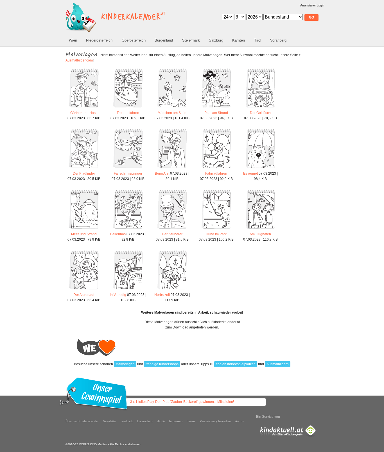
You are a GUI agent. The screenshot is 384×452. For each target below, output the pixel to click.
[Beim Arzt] (172, 168)
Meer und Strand (84, 234)
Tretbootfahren (128, 113)
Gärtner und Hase (84, 113)
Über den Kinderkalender (82, 421)
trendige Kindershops (162, 364)
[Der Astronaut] (84, 289)
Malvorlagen (125, 364)
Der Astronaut (83, 295)
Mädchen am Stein (172, 113)
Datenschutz (145, 421)
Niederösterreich (99, 40)
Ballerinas (118, 234)
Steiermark (191, 40)
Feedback (127, 421)
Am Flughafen (260, 234)
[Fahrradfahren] (216, 168)
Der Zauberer (172, 234)
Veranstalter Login (312, 5)
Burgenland (164, 40)
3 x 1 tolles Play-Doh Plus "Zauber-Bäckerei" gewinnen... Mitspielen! (182, 402)
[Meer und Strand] (84, 229)
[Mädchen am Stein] (172, 107)
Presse (191, 421)
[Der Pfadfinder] (84, 168)
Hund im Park (216, 234)
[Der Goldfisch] (260, 107)
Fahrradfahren (216, 173)
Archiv (239, 421)
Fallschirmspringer (128, 173)
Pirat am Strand (216, 113)
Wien (73, 40)
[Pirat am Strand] (216, 107)
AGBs (161, 421)
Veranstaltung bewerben (215, 421)
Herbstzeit (162, 295)
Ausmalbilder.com (79, 60)
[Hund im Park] (216, 229)
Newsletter (109, 421)
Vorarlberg (278, 40)
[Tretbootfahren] (128, 107)
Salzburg (216, 40)
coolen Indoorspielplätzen (236, 364)
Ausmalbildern (277, 364)
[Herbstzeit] (172, 289)
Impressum (176, 421)
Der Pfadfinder (84, 173)
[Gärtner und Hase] (84, 107)
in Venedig (118, 295)
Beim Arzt (162, 173)
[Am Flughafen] (260, 229)
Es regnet (250, 173)
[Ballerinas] (128, 229)
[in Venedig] (128, 289)
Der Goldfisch (260, 113)
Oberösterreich (134, 40)
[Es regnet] (260, 168)
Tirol (257, 40)
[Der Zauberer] (172, 229)
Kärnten (238, 40)
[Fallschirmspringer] (128, 168)
